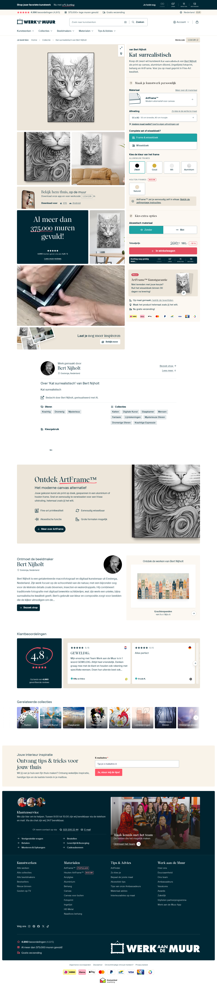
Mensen (162, 411)
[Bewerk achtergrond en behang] (121, 53)
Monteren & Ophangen (33, 847)
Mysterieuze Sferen (155, 417)
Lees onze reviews (52, 258)
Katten (115, 411)
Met (182, 229)
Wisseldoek (142, 145)
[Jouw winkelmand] (197, 22)
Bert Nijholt (140, 49)
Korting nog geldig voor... (163, 260)
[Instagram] (29, 926)
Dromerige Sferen (121, 422)
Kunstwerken (24, 30)
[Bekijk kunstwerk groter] (121, 47)
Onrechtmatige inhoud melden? (119, 965)
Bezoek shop (167, 365)
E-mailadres (101, 758)
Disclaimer (98, 965)
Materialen (84, 30)
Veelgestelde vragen (32, 838)
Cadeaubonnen (75, 847)
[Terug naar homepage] (36, 21)
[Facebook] (38, 926)
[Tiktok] (47, 926)
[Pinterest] (34, 926)
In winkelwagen (165, 251)
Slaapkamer (148, 411)
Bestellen (72, 838)
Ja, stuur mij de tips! (108, 772)
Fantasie (116, 417)
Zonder (148, 229)
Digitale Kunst (130, 411)
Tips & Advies (105, 30)
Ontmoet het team (124, 844)
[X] (43, 926)
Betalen (26, 843)
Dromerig (59, 411)
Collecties (44, 30)
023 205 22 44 (70, 829)
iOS (65, 203)
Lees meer (168, 370)
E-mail (87, 829)
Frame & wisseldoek (147, 137)
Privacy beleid (142, 965)
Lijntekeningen (133, 417)
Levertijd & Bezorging (78, 843)
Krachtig (46, 411)
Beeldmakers (64, 30)
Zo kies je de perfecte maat (184, 111)
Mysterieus (74, 411)
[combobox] (96, 22)
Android (76, 203)
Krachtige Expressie (145, 422)
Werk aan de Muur (171, 863)
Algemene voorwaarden (80, 965)
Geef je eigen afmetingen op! (155, 124)
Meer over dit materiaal (186, 90)
